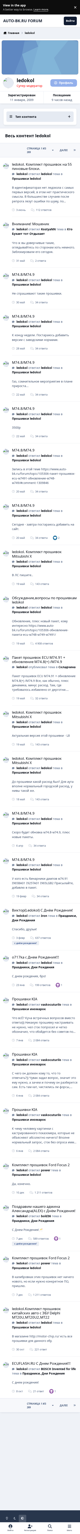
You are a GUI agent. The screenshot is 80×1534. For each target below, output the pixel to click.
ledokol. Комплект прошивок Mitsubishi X (37, 553)
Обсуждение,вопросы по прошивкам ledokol (44, 600)
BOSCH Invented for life (58, 1369)
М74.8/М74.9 (23, 274)
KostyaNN (48, 229)
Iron (44, 916)
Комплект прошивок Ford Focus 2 (41, 1164)
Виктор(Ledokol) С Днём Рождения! (42, 910)
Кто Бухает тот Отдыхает (42, 231)
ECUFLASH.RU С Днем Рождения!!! (41, 1363)
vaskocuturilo (51, 1004)
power (45, 1170)
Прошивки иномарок (29, 1009)
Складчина (67, 667)
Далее (64, 150)
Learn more (8, 7)
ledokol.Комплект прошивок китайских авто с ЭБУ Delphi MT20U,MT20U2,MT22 (36, 1313)
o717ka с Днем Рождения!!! (35, 957)
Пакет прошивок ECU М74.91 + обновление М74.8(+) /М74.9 (38, 659)
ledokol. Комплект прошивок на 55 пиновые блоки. (42, 166)
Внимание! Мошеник (30, 223)
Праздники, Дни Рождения (33, 967)
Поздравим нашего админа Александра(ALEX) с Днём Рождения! (44, 1208)
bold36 (46, 1216)
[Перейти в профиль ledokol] (6, 166)
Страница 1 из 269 (36, 150)
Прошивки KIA (24, 998)
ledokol (22, 174)
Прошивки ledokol (26, 179)
